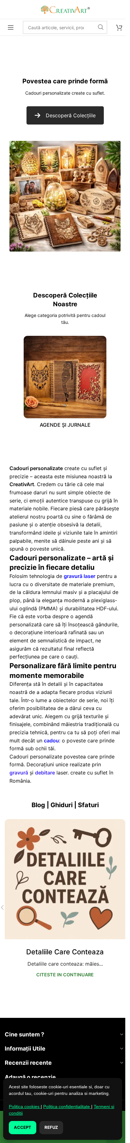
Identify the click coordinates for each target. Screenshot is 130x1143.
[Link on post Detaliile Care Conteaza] (65, 879)
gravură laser (79, 576)
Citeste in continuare (65, 974)
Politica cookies (25, 1106)
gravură (18, 772)
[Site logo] (65, 9)
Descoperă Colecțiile (71, 115)
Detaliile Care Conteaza (65, 952)
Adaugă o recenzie (30, 1077)
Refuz (51, 1127)
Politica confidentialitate (67, 1106)
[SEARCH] (100, 27)
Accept (22, 1127)
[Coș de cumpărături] (119, 27)
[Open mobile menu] (10, 27)
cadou (51, 740)
